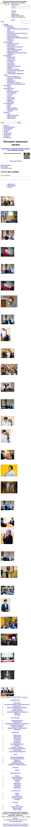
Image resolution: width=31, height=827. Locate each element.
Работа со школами (12, 51)
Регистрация (15, 14)
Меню (2, 21)
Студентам (10, 61)
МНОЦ (9, 87)
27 (13, 697)
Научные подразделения (14, 78)
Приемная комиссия (13, 43)
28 (15, 697)
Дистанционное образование (15, 73)
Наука (5, 75)
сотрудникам (11, 99)
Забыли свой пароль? (17, 15)
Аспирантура (11, 64)
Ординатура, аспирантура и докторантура (17, 723)
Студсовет (10, 94)
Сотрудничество (8, 103)
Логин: (13, 6)
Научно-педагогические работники (17, 33)
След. (25, 697)
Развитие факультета (13, 36)
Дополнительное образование (15, 70)
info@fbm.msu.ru (17, 821)
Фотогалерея (10, 97)
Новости (9, 90)
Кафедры (9, 67)
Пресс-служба (11, 118)
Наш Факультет (8, 25)
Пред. (8, 697)
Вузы (8, 106)
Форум (9, 96)
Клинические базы (12, 109)
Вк (5, 5)
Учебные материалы (13, 69)
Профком (9, 100)
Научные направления (13, 76)
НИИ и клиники (12, 107)
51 (23, 697)
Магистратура (11, 45)
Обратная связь (26, 22)
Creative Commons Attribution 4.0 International (15, 825)
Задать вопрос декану (15, 161)
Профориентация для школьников (16, 52)
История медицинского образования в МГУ (17, 704)
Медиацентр (10, 102)
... (12, 697)
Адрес (9, 113)
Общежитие (10, 54)
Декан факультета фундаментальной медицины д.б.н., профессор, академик (15, 149)
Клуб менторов (11, 93)
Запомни (13, 11)
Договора (10, 110)
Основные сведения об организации (17, 37)
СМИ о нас (10, 39)
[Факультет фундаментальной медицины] (1, 2)
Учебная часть (11, 57)
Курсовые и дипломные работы (16, 84)
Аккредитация (11, 72)
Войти (13, 20)
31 (20, 697)
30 (18, 697)
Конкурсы (10, 79)
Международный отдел (13, 66)
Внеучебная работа (12, 91)
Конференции (11, 81)
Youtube (8, 5)
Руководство (10, 31)
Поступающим (8, 42)
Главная (6, 24)
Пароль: (13, 7)
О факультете (11, 27)
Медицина (7, 85)
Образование (7, 55)
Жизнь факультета (9, 88)
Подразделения (11, 34)
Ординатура (10, 63)
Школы (9, 105)
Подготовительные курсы (14, 49)
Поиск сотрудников (12, 115)
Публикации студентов (13, 82)
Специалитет (11, 58)
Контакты (7, 112)
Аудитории (10, 40)
